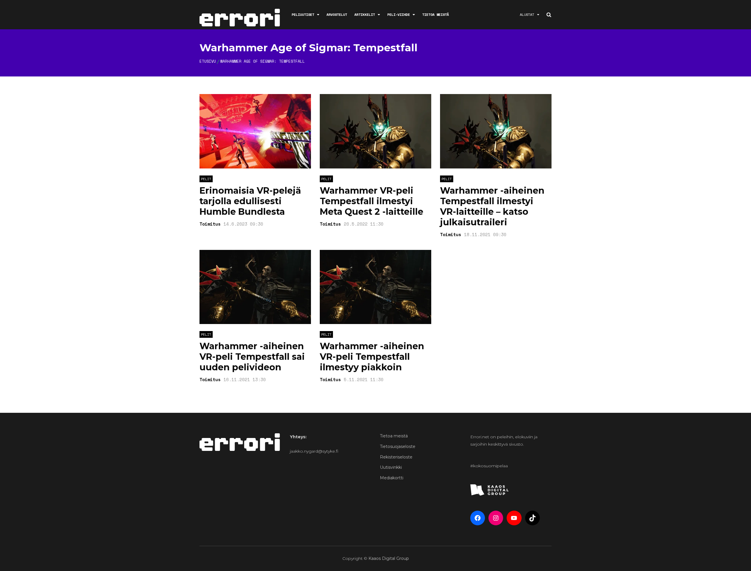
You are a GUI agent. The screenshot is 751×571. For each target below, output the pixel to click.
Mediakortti (391, 477)
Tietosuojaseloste (397, 446)
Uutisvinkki (391, 467)
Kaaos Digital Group (388, 558)
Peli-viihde (398, 14)
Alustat (527, 14)
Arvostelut (337, 14)
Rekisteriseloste (396, 457)
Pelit (206, 178)
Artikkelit (364, 14)
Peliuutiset (303, 14)
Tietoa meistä (435, 14)
